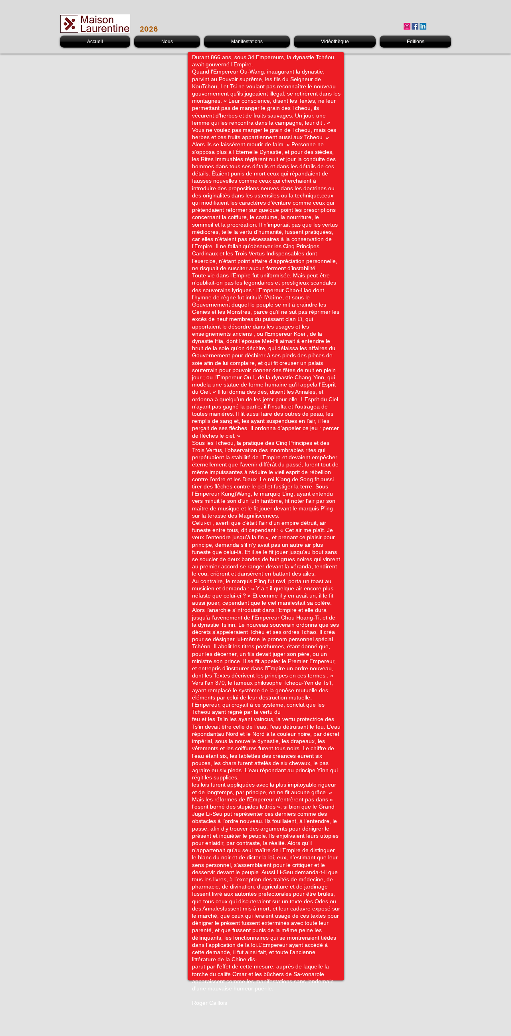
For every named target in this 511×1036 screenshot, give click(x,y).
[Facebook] (415, 26)
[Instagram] (407, 26)
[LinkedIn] (423, 26)
